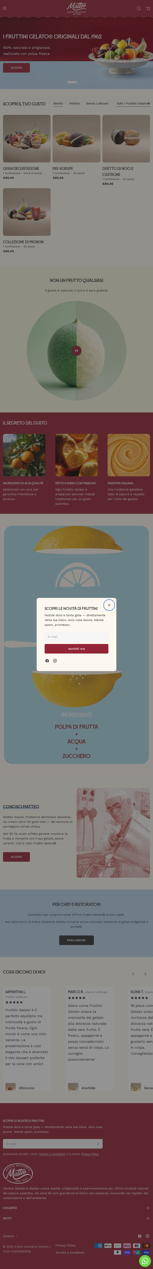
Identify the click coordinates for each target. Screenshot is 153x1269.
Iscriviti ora (76, 649)
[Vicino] (109, 605)
